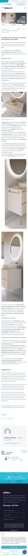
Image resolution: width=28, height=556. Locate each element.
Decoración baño (5, 30)
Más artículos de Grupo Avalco (12, 443)
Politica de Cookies (6, 554)
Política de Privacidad (15, 554)
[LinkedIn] (5, 4)
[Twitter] (4, 418)
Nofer (2, 42)
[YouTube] (9, 4)
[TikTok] (11, 4)
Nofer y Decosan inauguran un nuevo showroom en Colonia (16, 458)
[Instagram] (7, 4)
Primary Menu (25, 8)
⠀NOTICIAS (4, 1)
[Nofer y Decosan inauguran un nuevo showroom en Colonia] (8, 458)
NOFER (4, 414)
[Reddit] (12, 418)
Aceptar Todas (14, 547)
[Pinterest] (6, 418)
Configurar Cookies (14, 551)
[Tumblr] (8, 418)
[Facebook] (3, 4)
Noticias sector (14, 30)
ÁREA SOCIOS (22, 4)
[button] (22, 451)
